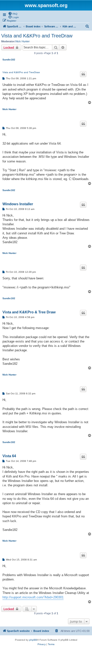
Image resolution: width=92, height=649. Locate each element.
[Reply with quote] (83, 74)
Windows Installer (17, 204)
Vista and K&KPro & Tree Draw (29, 312)
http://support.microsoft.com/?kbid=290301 (33, 597)
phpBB (33, 639)
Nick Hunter (22, 41)
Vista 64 (9, 456)
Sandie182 (8, 59)
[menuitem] (12, 13)
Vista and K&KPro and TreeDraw (36, 35)
